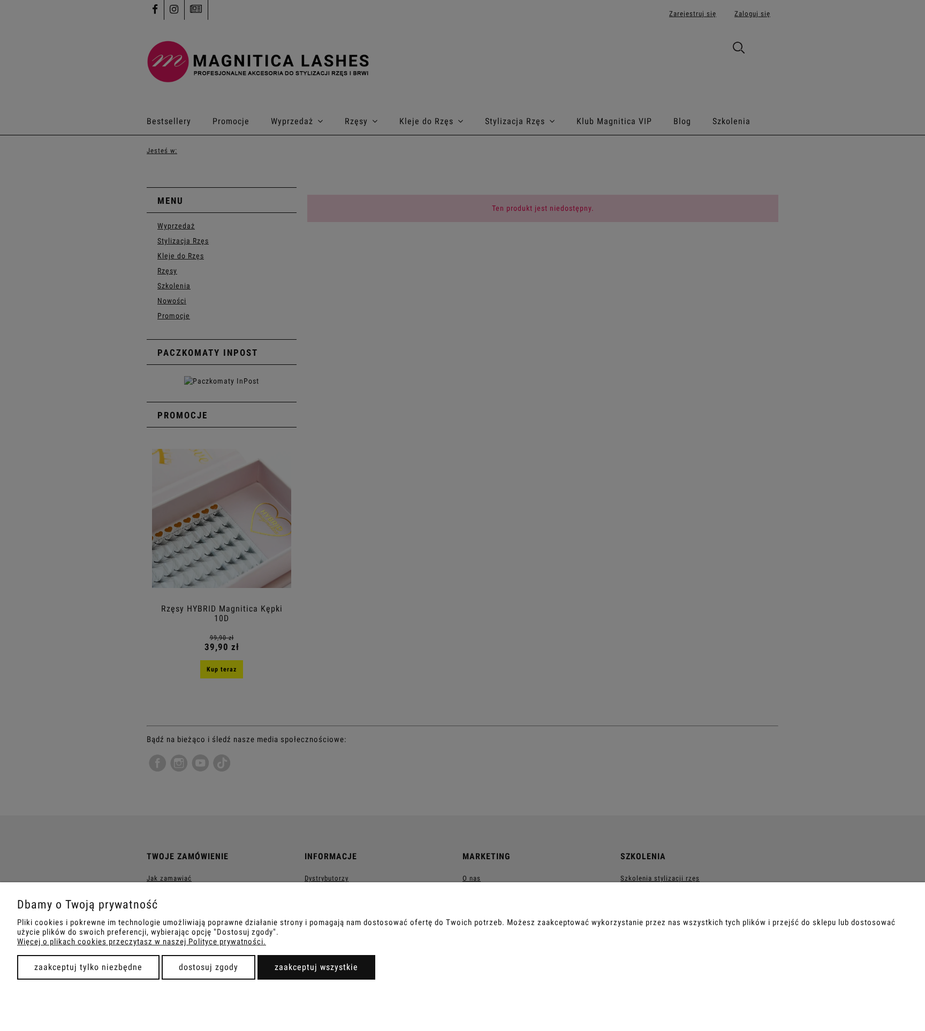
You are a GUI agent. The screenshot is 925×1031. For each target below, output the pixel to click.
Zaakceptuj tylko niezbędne (88, 967)
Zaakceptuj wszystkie (316, 967)
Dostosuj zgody (208, 967)
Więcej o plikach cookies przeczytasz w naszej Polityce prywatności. (141, 941)
